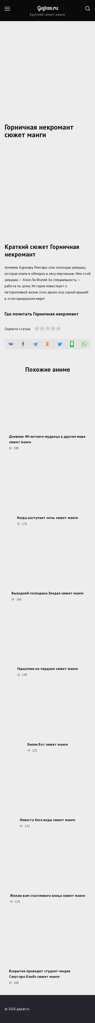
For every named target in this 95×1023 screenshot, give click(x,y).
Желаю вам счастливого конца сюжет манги (47, 895)
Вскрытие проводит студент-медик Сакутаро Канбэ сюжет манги (39, 974)
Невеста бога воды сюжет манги (47, 819)
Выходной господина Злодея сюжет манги (47, 593)
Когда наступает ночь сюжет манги (47, 517)
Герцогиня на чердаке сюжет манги (47, 668)
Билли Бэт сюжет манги (47, 744)
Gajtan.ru (47, 8)
